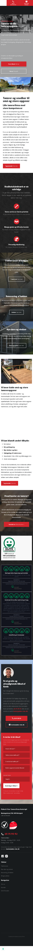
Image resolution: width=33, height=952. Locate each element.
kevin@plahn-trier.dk (20, 711)
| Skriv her (11, 166)
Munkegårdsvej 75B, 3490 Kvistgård (12, 813)
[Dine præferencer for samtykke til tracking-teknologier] (3, 949)
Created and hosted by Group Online (16, 936)
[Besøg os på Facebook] (2, 856)
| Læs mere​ (17, 279)
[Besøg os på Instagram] (6, 856)
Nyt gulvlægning (9, 447)
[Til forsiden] (16, 10)
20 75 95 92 (17, 709)
